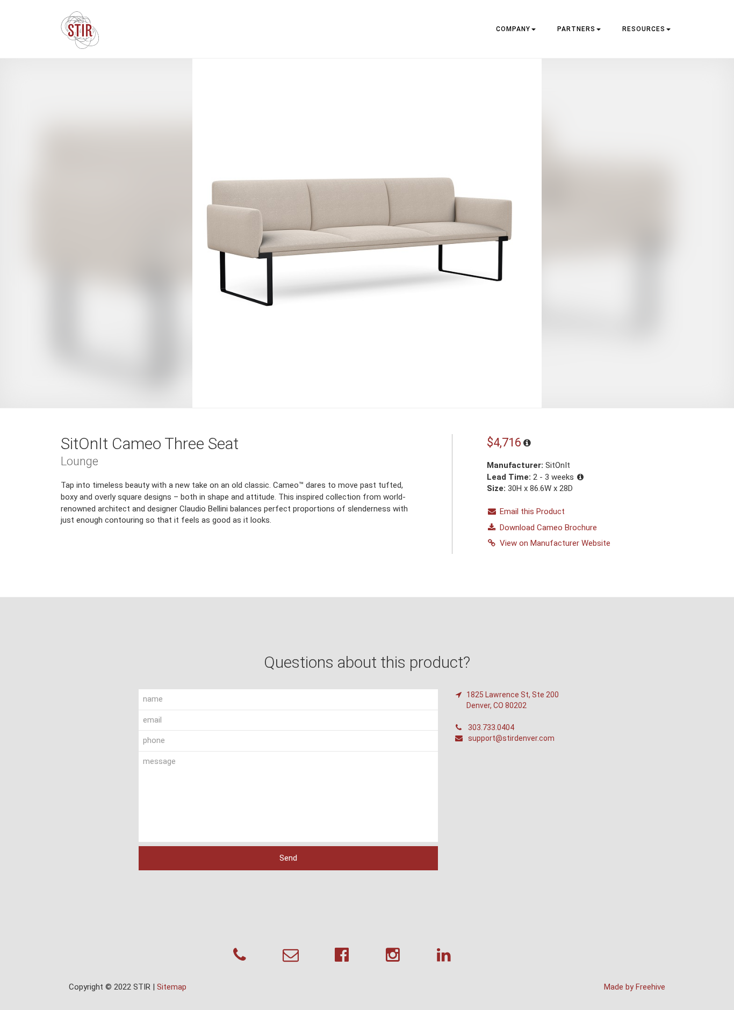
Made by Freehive (634, 987)
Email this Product (532, 511)
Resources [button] (643, 29)
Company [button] (513, 29)
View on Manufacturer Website (555, 543)
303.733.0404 (490, 727)
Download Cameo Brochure (548, 527)
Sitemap (171, 987)
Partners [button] (576, 29)
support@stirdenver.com (510, 738)
